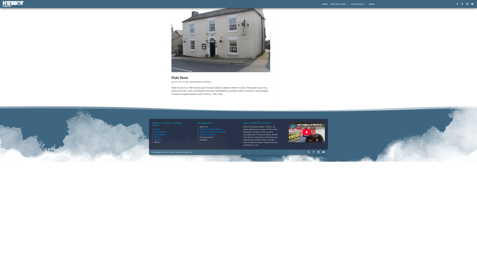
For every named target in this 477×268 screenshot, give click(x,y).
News (372, 4)
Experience (357, 4)
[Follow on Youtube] (472, 4)
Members (207, 82)
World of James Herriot (211, 129)
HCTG (176, 82)
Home (325, 4)
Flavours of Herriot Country (213, 132)
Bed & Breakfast (196, 82)
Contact (158, 140)
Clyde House (179, 77)
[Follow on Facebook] (457, 4)
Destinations (338, 4)
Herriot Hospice (207, 135)
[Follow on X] (462, 4)
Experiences (160, 134)
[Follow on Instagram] (467, 4)
